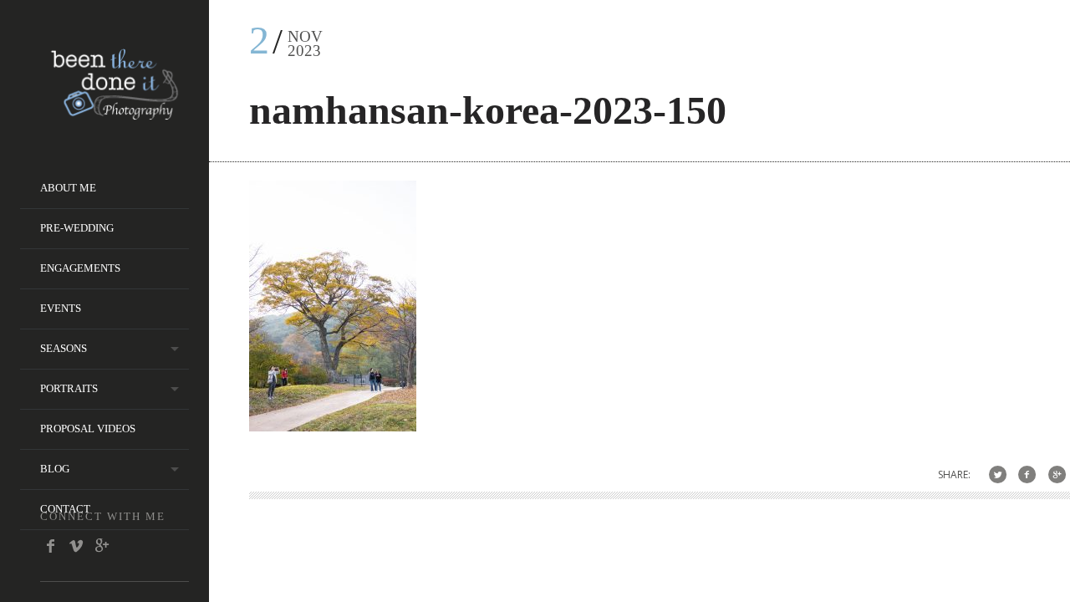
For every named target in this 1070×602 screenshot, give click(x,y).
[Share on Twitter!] (998, 474)
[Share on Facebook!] (1027, 474)
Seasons (63, 348)
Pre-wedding (77, 228)
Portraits (69, 388)
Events (60, 308)
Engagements (80, 268)
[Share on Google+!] (1057, 474)
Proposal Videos (87, 428)
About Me (68, 187)
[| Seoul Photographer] (114, 114)
